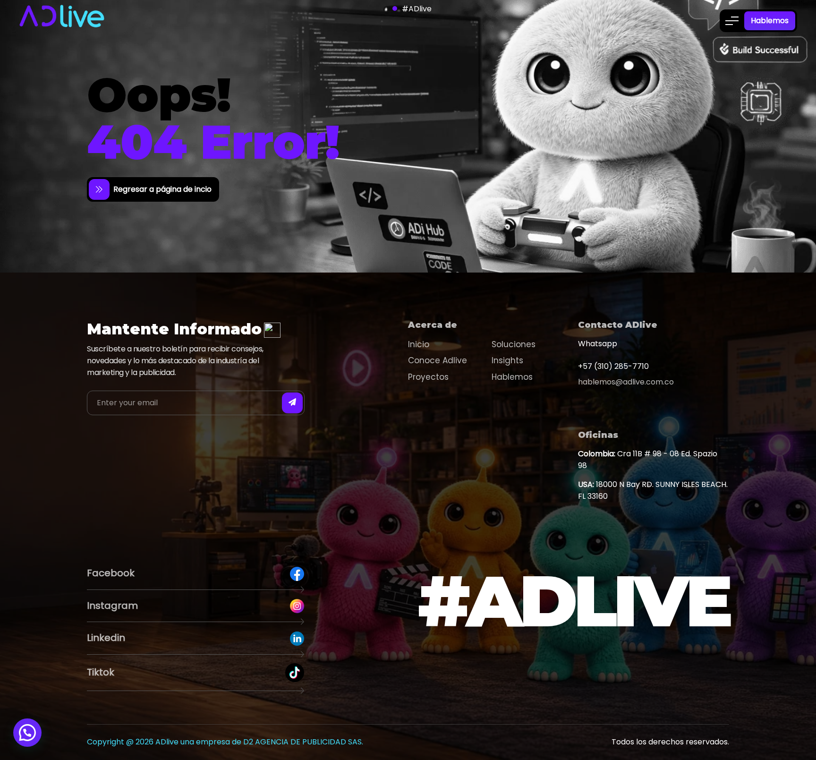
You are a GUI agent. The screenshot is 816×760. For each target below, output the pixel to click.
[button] (27, 732)
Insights (507, 360)
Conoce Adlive (437, 360)
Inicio (418, 344)
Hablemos (770, 20)
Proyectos (428, 377)
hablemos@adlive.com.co (626, 381)
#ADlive (417, 8)
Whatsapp (597, 343)
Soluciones (514, 344)
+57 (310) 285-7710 (613, 366)
